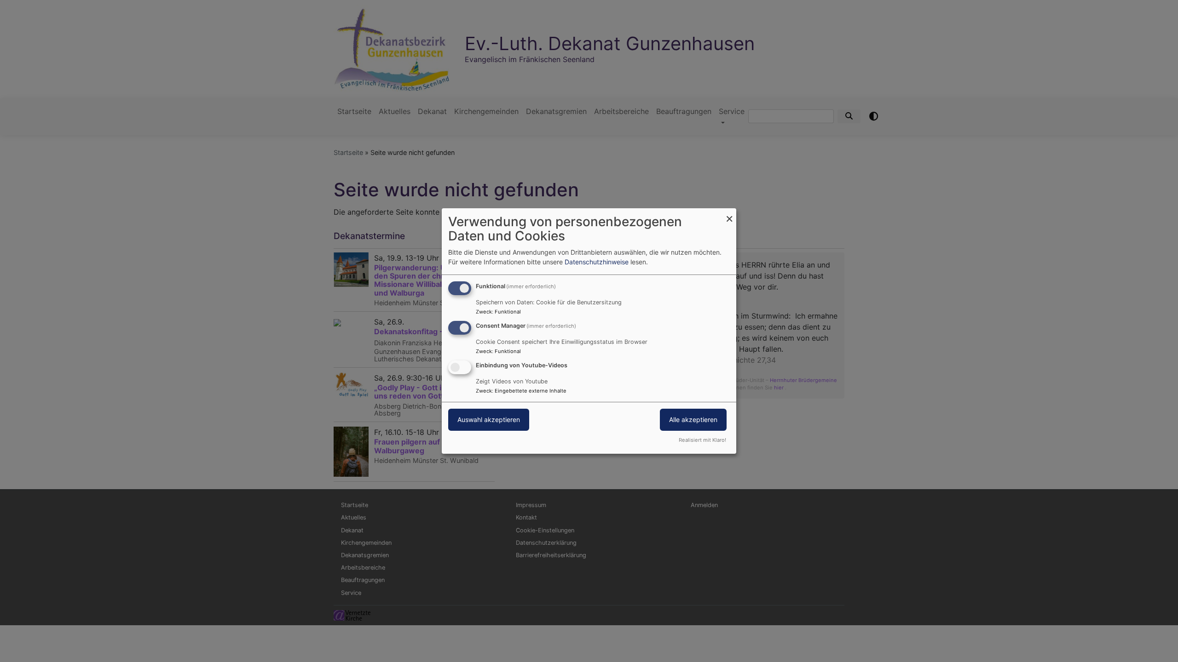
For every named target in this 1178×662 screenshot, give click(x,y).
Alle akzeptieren (693, 419)
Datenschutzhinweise (597, 262)
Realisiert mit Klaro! (702, 440)
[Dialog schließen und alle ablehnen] (729, 214)
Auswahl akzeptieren (488, 419)
